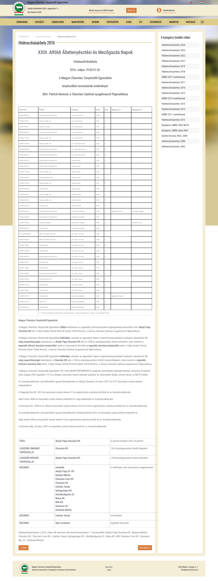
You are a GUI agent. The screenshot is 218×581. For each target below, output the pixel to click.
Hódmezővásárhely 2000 (173, 141)
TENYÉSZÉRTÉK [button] (112, 21)
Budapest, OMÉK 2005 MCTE (175, 125)
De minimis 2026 (34, 12)
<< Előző (23, 548)
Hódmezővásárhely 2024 (173, 45)
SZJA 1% (131, 10)
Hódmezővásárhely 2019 (173, 66)
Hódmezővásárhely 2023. (174, 50)
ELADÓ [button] (128, 21)
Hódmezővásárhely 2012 (173, 119)
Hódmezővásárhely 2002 (173, 146)
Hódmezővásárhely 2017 (173, 82)
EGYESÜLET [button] (39, 21)
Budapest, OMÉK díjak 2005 (175, 130)
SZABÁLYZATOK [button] (58, 21)
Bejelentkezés (169, 10)
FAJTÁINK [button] (95, 21)
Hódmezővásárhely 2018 (173, 71)
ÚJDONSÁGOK (21, 21)
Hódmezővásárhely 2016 (173, 87)
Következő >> (145, 548)
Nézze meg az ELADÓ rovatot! (101, 10)
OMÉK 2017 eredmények (173, 77)
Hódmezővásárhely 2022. (174, 55)
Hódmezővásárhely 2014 (173, 109)
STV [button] (140, 21)
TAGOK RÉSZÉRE (77, 21)
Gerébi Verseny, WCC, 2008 (174, 135)
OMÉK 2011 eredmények (173, 114)
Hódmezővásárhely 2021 (173, 61)
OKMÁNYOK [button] (173, 21)
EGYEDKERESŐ (155, 21)
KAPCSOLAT (190, 21)
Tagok (109, 570)
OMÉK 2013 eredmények (173, 98)
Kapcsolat (109, 567)
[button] (202, 22)
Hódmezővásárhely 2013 (173, 103)
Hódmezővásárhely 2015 (173, 93)
